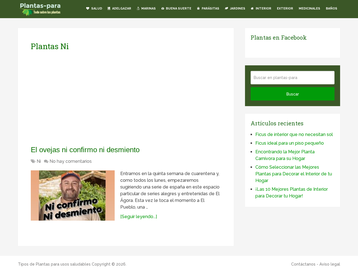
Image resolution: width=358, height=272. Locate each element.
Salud (96, 8)
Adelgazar (121, 8)
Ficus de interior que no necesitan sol (294, 134)
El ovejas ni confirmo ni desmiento (85, 149)
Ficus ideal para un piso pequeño (289, 143)
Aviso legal (329, 264)
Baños (331, 8)
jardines (237, 8)
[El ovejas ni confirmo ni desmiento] (73, 195)
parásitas (210, 8)
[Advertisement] (83, 98)
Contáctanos (303, 264)
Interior (263, 8)
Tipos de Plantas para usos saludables (54, 264)
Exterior (285, 8)
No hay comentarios (71, 161)
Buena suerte (178, 8)
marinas (148, 8)
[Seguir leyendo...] (138, 216)
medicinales (309, 8)
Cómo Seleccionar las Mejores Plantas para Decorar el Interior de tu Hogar (293, 173)
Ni (39, 161)
